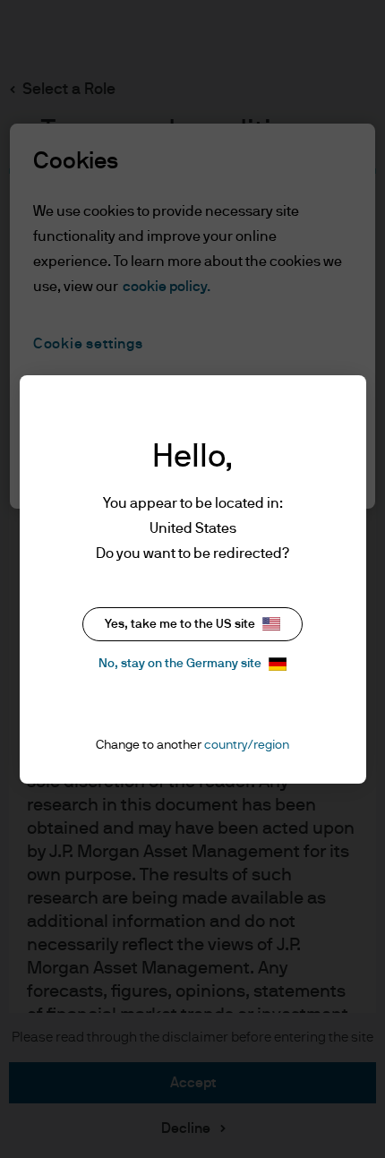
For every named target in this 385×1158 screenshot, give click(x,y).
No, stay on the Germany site (179, 663)
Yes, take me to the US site (180, 624)
